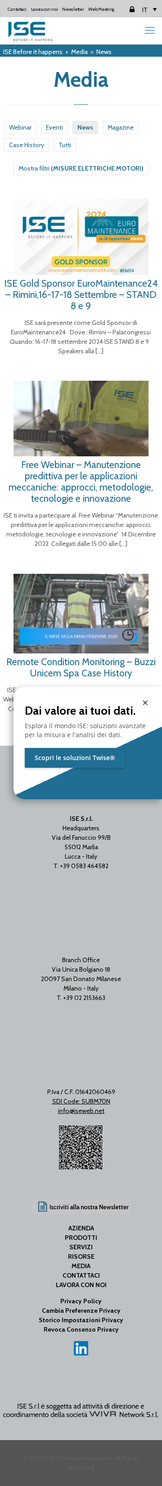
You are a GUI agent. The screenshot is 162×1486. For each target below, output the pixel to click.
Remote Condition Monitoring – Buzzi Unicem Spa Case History (81, 667)
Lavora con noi (44, 9)
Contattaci (17, 9)
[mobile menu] (150, 30)
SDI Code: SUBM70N (81, 1101)
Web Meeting (101, 9)
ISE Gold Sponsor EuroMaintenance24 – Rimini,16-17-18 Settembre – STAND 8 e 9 (81, 294)
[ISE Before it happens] (30, 30)
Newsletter (73, 9)
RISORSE (81, 1256)
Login (124, 9)
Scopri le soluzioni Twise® (75, 757)
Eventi (54, 127)
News (85, 127)
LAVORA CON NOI (81, 1285)
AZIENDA (81, 1228)
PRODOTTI (81, 1238)
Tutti (64, 145)
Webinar (20, 127)
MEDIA (81, 1266)
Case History (26, 145)
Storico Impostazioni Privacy (81, 1320)
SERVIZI (81, 1247)
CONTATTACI (81, 1275)
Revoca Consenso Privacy (81, 1329)
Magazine (121, 127)
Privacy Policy (81, 1301)
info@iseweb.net (81, 1111)
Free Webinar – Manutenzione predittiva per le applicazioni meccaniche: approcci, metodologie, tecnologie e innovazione (81, 481)
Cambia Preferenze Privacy (81, 1310)
